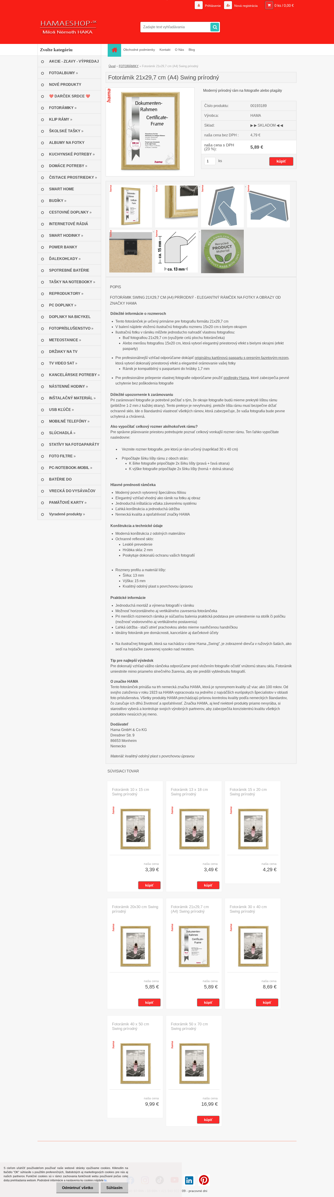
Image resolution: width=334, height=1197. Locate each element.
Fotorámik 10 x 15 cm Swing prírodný (130, 791)
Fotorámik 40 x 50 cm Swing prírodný (130, 1026)
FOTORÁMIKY (129, 66)
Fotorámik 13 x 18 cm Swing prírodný (189, 791)
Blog (192, 49)
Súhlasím (114, 1188)
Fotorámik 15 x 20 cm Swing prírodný (248, 791)
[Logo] (68, 27)
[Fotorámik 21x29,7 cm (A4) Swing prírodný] (150, 89)
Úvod (112, 66)
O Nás (179, 49)
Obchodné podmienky (139, 49)
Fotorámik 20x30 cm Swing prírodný (135, 909)
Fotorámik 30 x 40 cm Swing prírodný (248, 909)
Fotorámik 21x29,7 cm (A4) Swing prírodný (190, 909)
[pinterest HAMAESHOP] (204, 1180)
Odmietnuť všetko (77, 1188)
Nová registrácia (245, 6)
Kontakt (165, 49)
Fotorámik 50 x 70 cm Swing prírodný (189, 1026)
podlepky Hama (236, 378)
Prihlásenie (213, 6)
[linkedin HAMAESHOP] (189, 1180)
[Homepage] (116, 50)
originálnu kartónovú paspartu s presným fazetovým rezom (241, 358)
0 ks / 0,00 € (284, 6)
